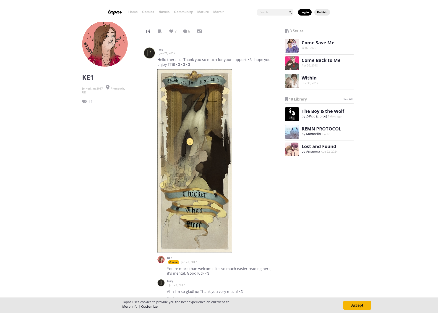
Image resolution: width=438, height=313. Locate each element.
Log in (305, 12)
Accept (357, 305)
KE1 (170, 258)
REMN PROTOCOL (321, 129)
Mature (203, 12)
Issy (160, 49)
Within (309, 78)
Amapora (313, 151)
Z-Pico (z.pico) (316, 116)
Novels (164, 12)
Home (133, 12)
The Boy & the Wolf (323, 111)
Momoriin (313, 134)
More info (130, 306)
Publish (322, 12)
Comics (148, 12)
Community (183, 12)
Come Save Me (318, 43)
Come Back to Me (321, 60)
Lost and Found (319, 146)
